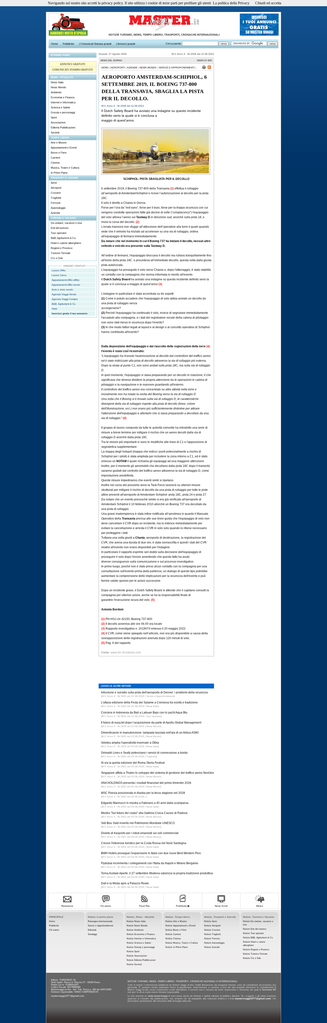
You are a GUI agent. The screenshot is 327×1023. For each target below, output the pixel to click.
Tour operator (59, 233)
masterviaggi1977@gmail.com (67, 996)
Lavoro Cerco (59, 275)
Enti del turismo (59, 228)
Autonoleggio (58, 207)
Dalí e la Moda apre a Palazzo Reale (125, 883)
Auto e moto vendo (62, 289)
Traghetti (56, 197)
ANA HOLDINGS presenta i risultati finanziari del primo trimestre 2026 (146, 783)
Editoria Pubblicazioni (63, 127)
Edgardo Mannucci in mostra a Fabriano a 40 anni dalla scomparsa (144, 803)
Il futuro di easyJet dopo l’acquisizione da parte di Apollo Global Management (151, 722)
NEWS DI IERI (204, 60)
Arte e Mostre (59, 142)
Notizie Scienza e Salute (139, 943)
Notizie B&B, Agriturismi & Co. (258, 937)
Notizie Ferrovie (212, 938)
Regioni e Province (62, 248)
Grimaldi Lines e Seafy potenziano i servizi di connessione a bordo (144, 752)
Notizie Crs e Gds (252, 958)
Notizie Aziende (212, 947)
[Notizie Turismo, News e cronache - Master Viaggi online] (164, 30)
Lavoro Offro (59, 270)
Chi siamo (105, 906)
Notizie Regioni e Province (256, 949)
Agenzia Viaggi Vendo (64, 294)
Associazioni (58, 122)
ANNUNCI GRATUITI (72, 64)
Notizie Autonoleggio (214, 943)
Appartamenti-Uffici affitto (65, 280)
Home (52, 921)
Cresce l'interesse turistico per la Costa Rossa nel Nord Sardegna (143, 843)
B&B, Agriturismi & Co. (63, 238)
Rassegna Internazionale (100, 921)
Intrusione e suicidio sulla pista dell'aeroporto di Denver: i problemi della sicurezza (154, 692)
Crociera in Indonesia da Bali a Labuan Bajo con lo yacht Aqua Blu (144, 712)
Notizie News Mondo (137, 925)
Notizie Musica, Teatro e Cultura (181, 943)
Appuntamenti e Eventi (64, 147)
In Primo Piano (59, 172)
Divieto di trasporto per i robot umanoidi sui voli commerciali (140, 833)
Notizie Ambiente (135, 930)
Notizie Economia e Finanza (141, 934)
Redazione (67, 906)
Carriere (55, 157)
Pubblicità (54, 925)
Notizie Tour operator (253, 933)
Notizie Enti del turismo (254, 929)
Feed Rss (144, 906)
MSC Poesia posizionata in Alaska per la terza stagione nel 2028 (143, 793)
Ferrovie (56, 202)
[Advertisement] (156, 666)
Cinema (55, 162)
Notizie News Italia (136, 921)
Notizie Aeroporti (212, 925)
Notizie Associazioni (137, 956)
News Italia (57, 82)
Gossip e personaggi (63, 112)
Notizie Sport (133, 951)
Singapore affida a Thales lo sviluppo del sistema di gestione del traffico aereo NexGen (157, 772)
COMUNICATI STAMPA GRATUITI (72, 69)
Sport (54, 117)
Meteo (259, 906)
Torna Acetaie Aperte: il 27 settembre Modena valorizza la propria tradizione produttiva (157, 873)
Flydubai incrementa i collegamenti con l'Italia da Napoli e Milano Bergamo (149, 863)
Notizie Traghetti (212, 934)
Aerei (54, 182)
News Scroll (221, 906)
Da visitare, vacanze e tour (66, 222)
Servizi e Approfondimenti (177, 67)
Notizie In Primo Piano (176, 947)
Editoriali (92, 930)
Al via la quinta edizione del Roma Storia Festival (133, 762)
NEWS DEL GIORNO (111, 60)
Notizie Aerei (210, 921)
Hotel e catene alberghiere (66, 243)
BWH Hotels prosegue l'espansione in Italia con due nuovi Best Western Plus (151, 853)
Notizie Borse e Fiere (175, 930)
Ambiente (56, 92)
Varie (54, 308)
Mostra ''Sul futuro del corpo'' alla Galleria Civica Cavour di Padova (144, 813)
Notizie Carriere (173, 934)
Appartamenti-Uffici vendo (66, 284)
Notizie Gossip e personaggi (141, 947)
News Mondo (58, 87)
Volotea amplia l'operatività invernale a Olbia (130, 742)
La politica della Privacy (231, 3)
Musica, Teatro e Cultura (65, 167)
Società (55, 132)
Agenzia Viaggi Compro (65, 299)
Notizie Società (134, 964)
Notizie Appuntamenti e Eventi (180, 925)
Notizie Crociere (212, 930)
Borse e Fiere (59, 152)
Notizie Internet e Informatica (141, 938)
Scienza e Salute (60, 107)
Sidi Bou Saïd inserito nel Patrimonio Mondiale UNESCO (138, 823)
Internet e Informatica (63, 102)
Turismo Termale (60, 253)
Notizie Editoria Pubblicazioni (141, 960)
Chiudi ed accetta (268, 3)
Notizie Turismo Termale (255, 954)
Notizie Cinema (173, 938)
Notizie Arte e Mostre (176, 921)
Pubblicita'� (183, 906)
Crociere (56, 192)
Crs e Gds (57, 258)
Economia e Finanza (62, 97)
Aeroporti (56, 187)
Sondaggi (92, 934)
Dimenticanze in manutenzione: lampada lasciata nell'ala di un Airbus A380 (150, 732)
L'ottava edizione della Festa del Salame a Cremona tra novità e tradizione (149, 702)
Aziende (55, 212)
